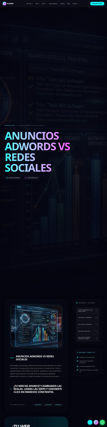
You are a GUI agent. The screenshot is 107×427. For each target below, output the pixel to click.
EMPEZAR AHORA (97, 3)
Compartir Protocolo (18, 404)
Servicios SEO (9, 125)
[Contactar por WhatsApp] (102, 422)
